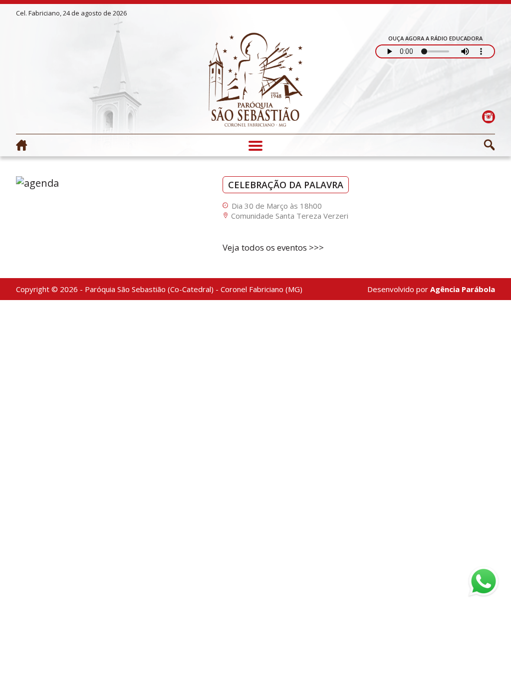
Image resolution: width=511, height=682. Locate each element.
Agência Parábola (462, 289)
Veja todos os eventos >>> (273, 247)
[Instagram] (488, 116)
